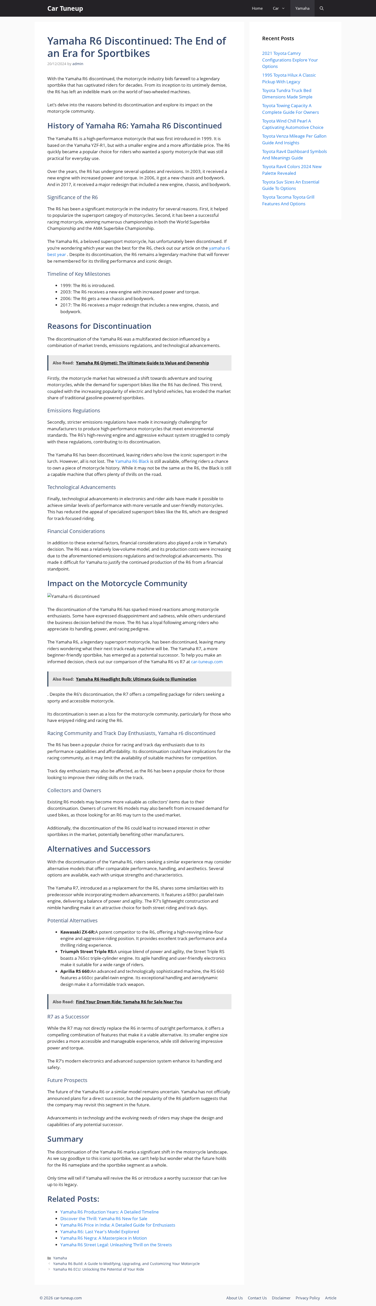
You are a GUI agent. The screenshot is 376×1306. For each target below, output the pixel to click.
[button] (322, 8)
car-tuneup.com (207, 662)
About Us (234, 1297)
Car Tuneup (65, 8)
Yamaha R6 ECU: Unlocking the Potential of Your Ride (98, 1269)
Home (257, 8)
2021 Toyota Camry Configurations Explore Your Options (290, 59)
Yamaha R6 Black (132, 461)
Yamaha (302, 8)
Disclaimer (281, 1297)
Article (330, 1297)
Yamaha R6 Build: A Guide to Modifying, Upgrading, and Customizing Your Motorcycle (126, 1263)
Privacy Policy (308, 1297)
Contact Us (257, 1297)
